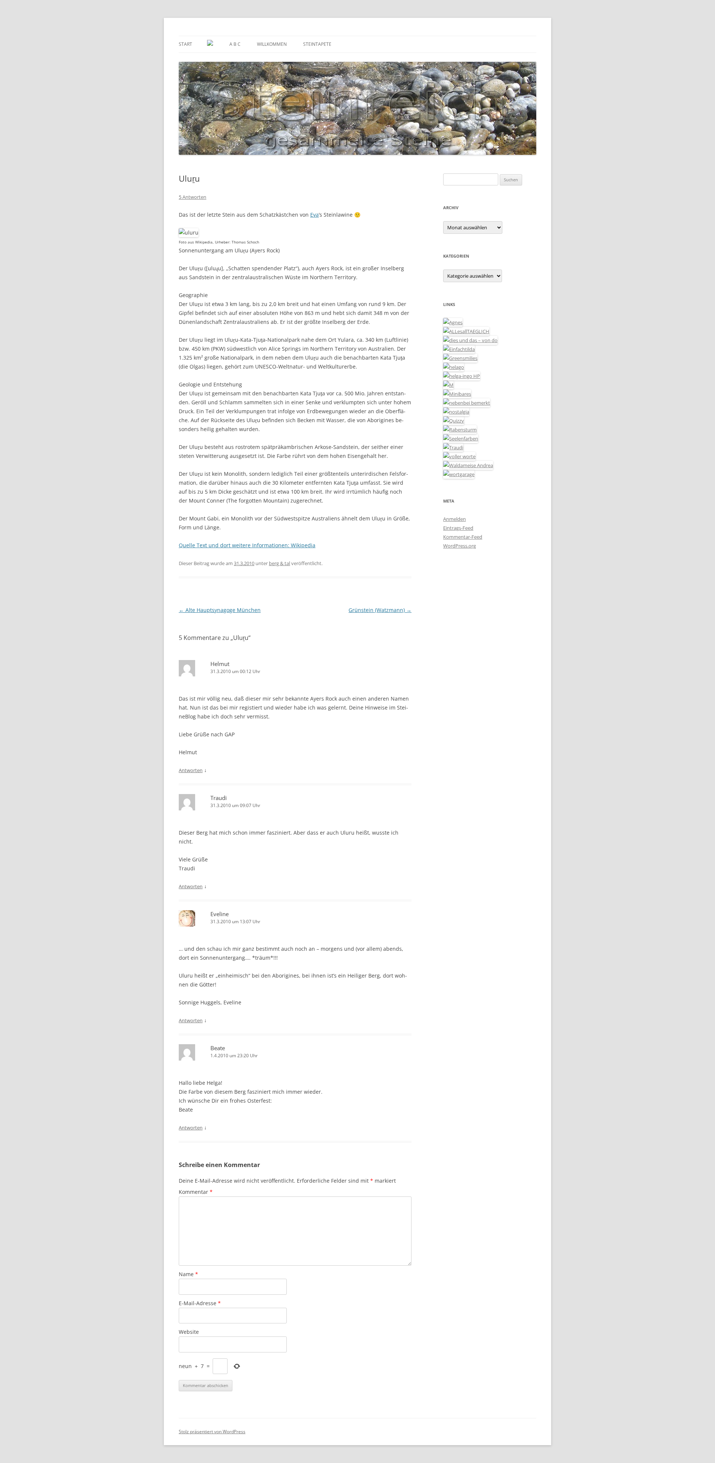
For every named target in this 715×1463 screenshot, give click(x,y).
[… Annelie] (466, 402)
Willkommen (272, 44)
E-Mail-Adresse (200, 1303)
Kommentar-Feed (462, 536)
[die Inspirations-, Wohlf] (460, 438)
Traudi (218, 797)
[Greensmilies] (460, 358)
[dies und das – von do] (470, 340)
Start (185, 44)
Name (188, 1274)
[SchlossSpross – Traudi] (453, 447)
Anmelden (454, 519)
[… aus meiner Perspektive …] (468, 465)
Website (189, 1331)
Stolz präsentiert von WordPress (212, 1431)
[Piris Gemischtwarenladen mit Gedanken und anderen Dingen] (459, 456)
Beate (217, 1048)
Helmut (219, 663)
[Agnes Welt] (453, 322)
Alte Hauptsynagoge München (220, 609)
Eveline (219, 914)
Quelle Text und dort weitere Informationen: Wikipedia (247, 545)
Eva (314, 214)
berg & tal (279, 563)
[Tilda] (459, 349)
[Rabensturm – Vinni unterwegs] (460, 429)
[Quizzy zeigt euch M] (453, 420)
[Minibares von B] (457, 394)
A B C (235, 44)
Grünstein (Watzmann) (380, 609)
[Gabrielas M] (448, 385)
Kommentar (196, 1191)
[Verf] (458, 474)
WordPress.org (459, 545)
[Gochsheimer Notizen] (453, 367)
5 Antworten (192, 197)
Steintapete (317, 44)
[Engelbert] (466, 331)
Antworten (191, 770)
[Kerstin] (456, 411)
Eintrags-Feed (458, 528)
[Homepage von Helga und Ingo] (461, 376)
